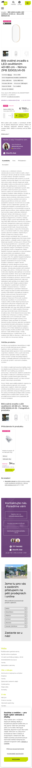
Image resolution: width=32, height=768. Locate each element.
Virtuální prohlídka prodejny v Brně (12, 657)
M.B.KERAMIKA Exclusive (9, 660)
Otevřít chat (17, 550)
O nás (3, 694)
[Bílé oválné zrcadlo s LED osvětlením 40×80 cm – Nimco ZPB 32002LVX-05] (16, 33)
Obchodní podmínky (7, 703)
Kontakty (4, 689)
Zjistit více (4, 134)
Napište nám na (16, 515)
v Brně (16, 531)
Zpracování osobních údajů (9, 681)
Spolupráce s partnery (8, 665)
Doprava (3, 676)
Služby (4, 648)
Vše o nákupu (6, 670)
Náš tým (3, 697)
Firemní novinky (6, 700)
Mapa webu (4, 687)
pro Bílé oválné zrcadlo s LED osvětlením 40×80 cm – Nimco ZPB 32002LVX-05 (17, 483)
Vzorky (3, 662)
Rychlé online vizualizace (9, 654)
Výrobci (3, 706)
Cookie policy (5, 684)
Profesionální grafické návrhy (10, 651)
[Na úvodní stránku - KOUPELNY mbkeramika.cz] (4, 3)
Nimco (10, 75)
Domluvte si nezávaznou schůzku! (11, 673)
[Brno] (16, 571)
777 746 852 (17, 546)
